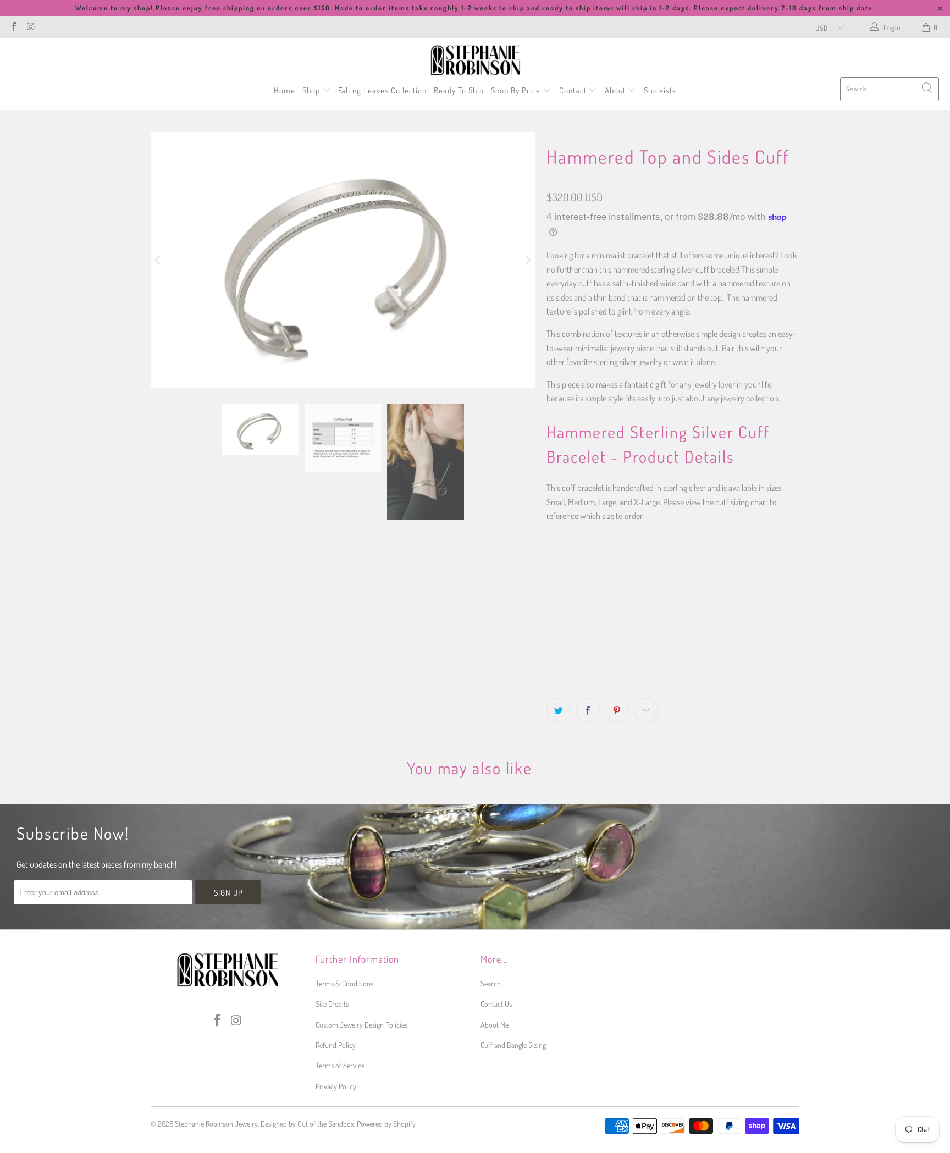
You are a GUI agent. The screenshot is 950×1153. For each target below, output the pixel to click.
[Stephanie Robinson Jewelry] (475, 60)
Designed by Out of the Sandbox (307, 1123)
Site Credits (332, 1003)
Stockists (660, 90)
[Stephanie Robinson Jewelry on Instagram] (30, 27)
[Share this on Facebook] (588, 710)
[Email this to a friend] (646, 710)
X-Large (676, 565)
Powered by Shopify (386, 1123)
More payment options (734, 679)
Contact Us (496, 1003)
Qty (551, 598)
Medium (600, 565)
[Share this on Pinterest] (617, 710)
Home (284, 90)
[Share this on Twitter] (558, 710)
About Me (494, 1024)
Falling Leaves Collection (382, 90)
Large (638, 565)
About (616, 90)
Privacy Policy (336, 1086)
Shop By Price (517, 90)
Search (490, 983)
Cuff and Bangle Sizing (513, 1045)
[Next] (527, 260)
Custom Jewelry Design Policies (361, 1024)
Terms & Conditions (344, 983)
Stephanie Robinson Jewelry (216, 1123)
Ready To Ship (459, 90)
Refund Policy (336, 1045)
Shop (312, 90)
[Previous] (159, 260)
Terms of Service (340, 1065)
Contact (574, 90)
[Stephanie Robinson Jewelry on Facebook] (13, 27)
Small (562, 565)
